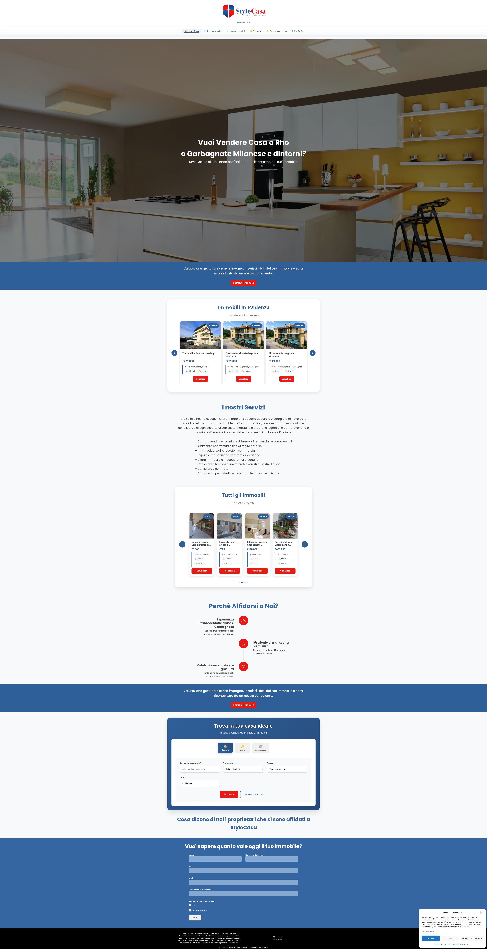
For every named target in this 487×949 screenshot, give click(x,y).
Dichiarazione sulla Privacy (457, 944)
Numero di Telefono (254, 855)
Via (191, 867)
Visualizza (202, 570)
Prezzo (270, 763)
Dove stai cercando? (190, 763)
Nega (450, 938)
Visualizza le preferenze (472, 938)
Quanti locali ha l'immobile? (202, 890)
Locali (183, 777)
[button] (482, 912)
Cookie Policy (441, 944)
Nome (192, 855)
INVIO (195, 918)
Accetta (431, 938)
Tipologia (228, 763)
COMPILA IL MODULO (243, 282)
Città (191, 878)
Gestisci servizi (428, 931)
